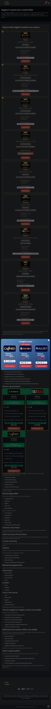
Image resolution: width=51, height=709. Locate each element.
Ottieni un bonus (9, 366)
